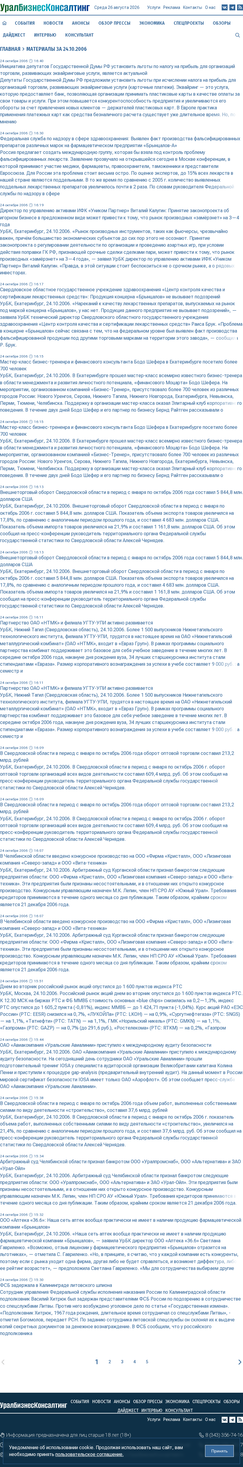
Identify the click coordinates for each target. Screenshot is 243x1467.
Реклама (171, 7)
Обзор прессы (114, 23)
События (25, 23)
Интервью (45, 35)
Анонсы (80, 23)
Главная (10, 49)
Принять (219, 1451)
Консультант (79, 35)
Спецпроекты (189, 23)
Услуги (153, 7)
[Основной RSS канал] (240, 7)
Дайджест (14, 35)
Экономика (152, 23)
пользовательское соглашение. (89, 1454)
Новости (53, 23)
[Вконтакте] (225, 7)
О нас (210, 7)
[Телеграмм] (232, 7)
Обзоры (222, 23)
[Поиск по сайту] (237, 34)
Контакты (192, 7)
